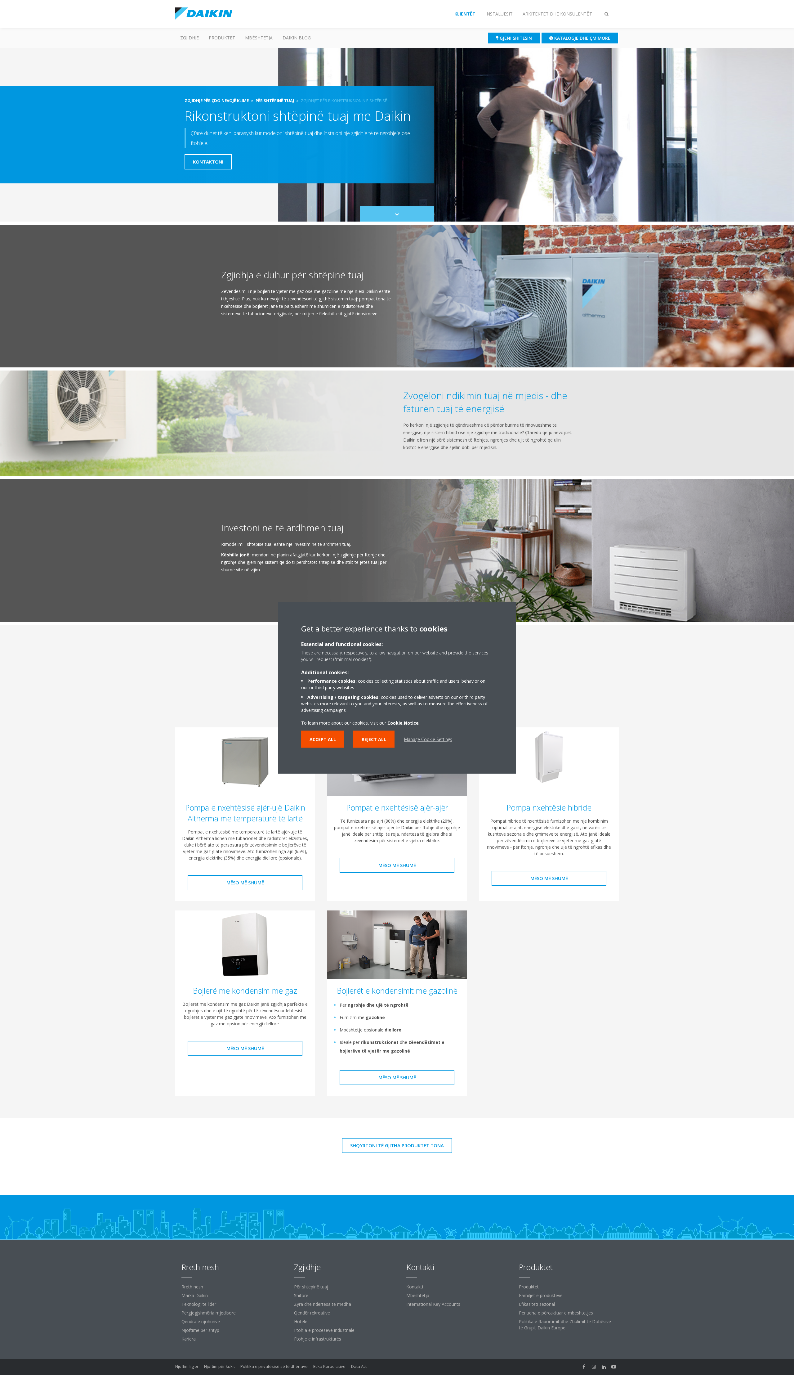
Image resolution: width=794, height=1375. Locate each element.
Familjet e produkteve (541, 1295)
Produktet (222, 38)
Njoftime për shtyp (200, 1330)
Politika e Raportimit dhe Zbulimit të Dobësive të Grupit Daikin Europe (565, 1325)
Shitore (301, 1295)
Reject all (374, 739)
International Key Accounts (433, 1304)
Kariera (188, 1339)
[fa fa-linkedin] (604, 1367)
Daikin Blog (297, 38)
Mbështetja (259, 38)
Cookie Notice (403, 723)
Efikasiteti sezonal (537, 1304)
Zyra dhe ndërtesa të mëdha (322, 1304)
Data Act (359, 1366)
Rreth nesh (192, 1287)
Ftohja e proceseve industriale (324, 1330)
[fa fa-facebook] (584, 1367)
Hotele (300, 1321)
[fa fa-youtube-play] (614, 1367)
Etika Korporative (329, 1366)
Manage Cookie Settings (428, 739)
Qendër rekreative (312, 1313)
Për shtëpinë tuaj (311, 1287)
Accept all (323, 739)
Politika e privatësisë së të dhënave (274, 1366)
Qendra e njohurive (200, 1321)
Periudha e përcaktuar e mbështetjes (556, 1313)
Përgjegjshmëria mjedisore (208, 1313)
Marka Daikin (194, 1295)
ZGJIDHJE (189, 38)
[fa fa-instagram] (594, 1367)
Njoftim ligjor (186, 1366)
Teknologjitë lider (198, 1304)
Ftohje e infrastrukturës (317, 1339)
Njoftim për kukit (219, 1366)
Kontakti (414, 1287)
